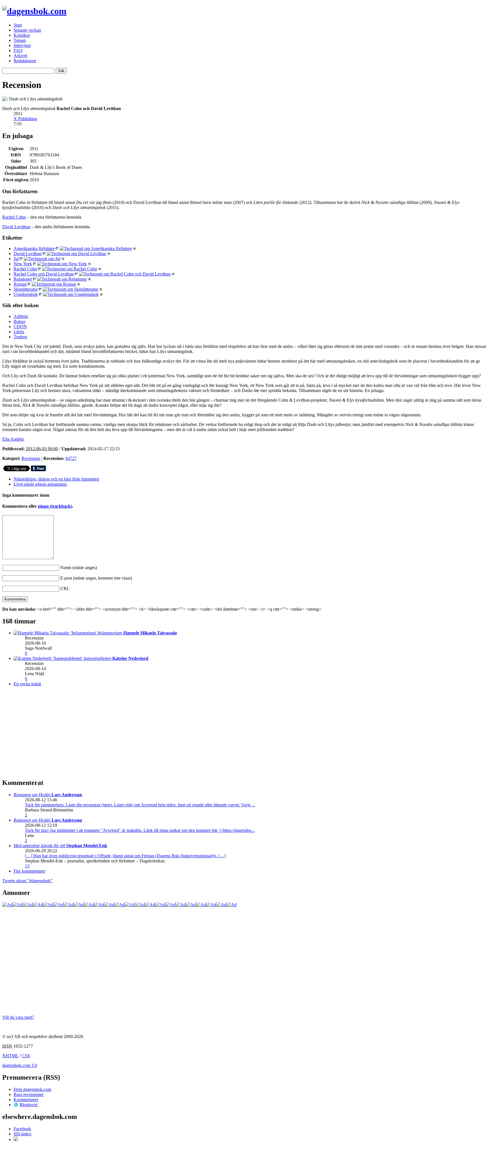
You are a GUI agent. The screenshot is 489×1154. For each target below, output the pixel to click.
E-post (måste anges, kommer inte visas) (96, 578)
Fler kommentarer (29, 871)
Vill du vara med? (18, 1017)
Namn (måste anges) (78, 567)
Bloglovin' (29, 1104)
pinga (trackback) (55, 506)
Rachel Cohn (14, 217)
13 (27, 866)
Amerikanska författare (34, 248)
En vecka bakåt (27, 683)
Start (18, 25)
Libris (19, 331)
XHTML (10, 1055)
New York (23, 263)
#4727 (71, 458)
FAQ (18, 50)
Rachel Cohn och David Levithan (44, 274)
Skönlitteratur (26, 289)
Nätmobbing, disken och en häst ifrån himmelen (56, 479)
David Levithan (16, 226)
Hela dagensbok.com (32, 1089)
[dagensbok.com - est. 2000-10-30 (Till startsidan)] (34, 11)
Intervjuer (22, 45)
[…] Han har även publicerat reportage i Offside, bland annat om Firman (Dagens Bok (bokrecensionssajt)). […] (125, 855)
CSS (26, 1055)
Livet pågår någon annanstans (40, 484)
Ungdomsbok (26, 294)
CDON (20, 326)
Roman (20, 284)
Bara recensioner (29, 1094)
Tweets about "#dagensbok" (27, 880)
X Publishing (25, 118)
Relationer (23, 279)
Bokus (19, 321)
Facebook (22, 1128)
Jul (16, 258)
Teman (20, 40)
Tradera (20, 336)
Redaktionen (25, 60)
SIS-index (22, 1133)
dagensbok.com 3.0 (19, 1065)
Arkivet (20, 55)
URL (65, 588)
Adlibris (21, 316)
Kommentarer (26, 1099)
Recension (31, 458)
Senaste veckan (27, 30)
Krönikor (22, 35)
